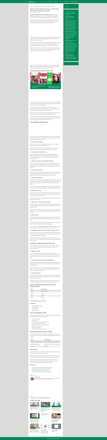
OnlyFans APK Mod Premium (37, 305)
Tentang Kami (56, 1)
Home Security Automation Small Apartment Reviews (45, 431)
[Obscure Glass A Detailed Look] (56, 428)
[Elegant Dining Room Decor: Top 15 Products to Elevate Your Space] (34, 428)
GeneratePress (58, 438)
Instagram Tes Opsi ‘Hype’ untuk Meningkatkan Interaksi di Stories (40, 398)
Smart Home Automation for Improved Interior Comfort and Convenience (70, 13)
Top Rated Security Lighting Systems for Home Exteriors (56, 420)
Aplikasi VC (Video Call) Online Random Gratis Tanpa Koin (42, 371)
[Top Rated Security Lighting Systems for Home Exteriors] (56, 417)
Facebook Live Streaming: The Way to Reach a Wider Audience (45, 410)
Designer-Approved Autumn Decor (45, 414)
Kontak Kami (50, 1)
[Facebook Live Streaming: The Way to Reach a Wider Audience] (45, 406)
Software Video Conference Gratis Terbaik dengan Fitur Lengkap (40, 397)
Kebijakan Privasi (67, 1)
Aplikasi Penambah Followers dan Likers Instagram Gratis (42, 368)
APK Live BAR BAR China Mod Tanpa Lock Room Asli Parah (42, 367)
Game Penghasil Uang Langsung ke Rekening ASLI (40, 370)
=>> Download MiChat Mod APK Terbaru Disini (38, 300)
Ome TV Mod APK (35, 308)
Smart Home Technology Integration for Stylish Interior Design (70, 18)
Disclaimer (61, 1)
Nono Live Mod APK (35, 310)
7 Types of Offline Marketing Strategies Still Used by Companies (70, 37)
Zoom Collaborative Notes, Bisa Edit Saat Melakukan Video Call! (34, 420)
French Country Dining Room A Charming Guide (34, 408)
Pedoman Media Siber (74, 1)
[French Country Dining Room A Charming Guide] (34, 405)
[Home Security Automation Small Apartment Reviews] (45, 428)
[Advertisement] (45, 30)
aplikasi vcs (46, 37)
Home (31, 6)
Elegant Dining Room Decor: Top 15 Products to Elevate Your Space (34, 431)
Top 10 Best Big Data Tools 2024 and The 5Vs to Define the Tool (56, 409)
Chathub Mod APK (35, 307)
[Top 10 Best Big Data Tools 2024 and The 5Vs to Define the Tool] (56, 406)
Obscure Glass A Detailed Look (55, 431)
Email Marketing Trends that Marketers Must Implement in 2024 (70, 51)
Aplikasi (32, 396)
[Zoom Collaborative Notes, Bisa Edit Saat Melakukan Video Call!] (34, 417)
